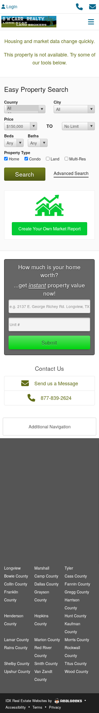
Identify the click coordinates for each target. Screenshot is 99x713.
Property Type (17, 152)
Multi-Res (77, 159)
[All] (22, 108)
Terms (37, 707)
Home (13, 159)
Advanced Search (71, 173)
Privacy (55, 707)
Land (54, 159)
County (11, 102)
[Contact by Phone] (79, 6)
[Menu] (91, 21)
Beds (9, 135)
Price (8, 119)
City (57, 102)
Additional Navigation (50, 426)
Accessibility (16, 707)
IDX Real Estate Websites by (29, 700)
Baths (33, 135)
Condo (34, 159)
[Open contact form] (92, 6)
